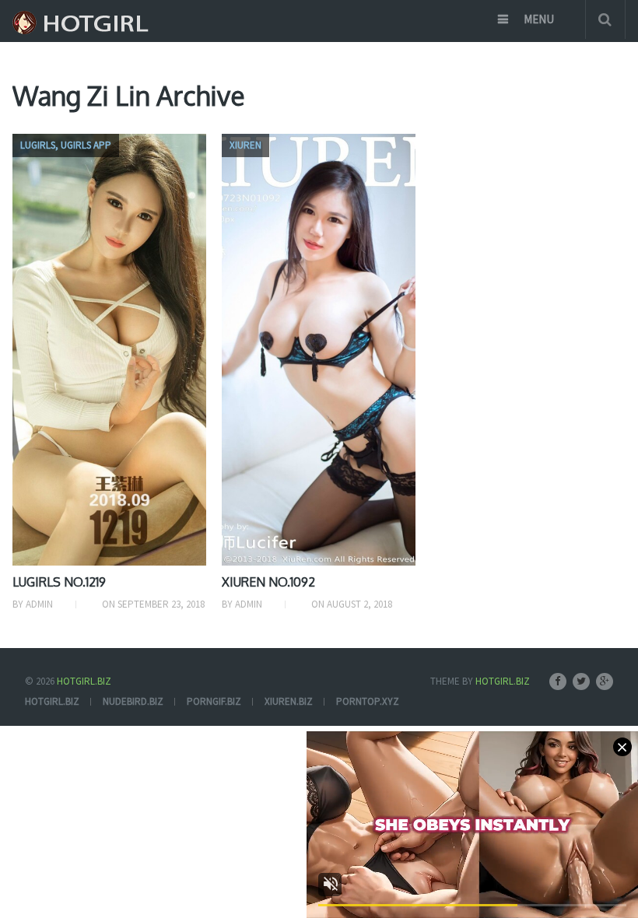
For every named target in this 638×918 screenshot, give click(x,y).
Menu (539, 19)
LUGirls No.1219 (59, 582)
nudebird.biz (133, 701)
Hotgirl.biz (84, 681)
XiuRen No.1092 (268, 582)
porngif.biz (214, 701)
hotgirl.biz (52, 701)
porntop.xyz (367, 701)
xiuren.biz (289, 701)
